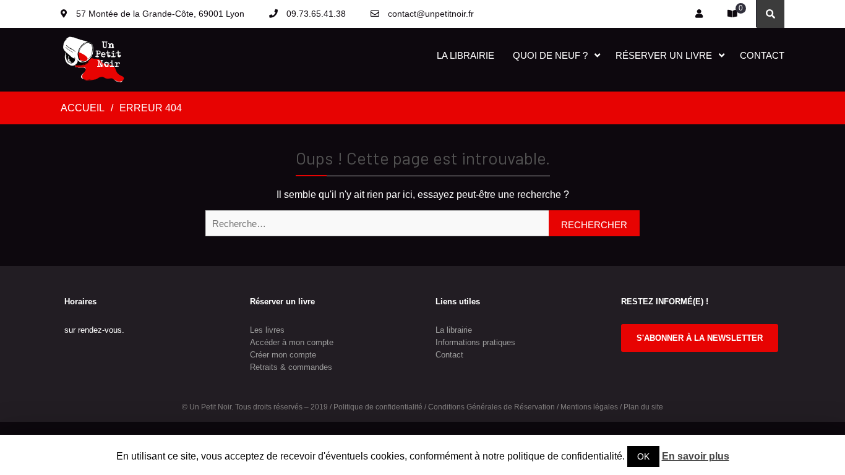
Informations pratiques (475, 342)
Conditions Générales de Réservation (491, 407)
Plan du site (643, 407)
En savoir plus (695, 456)
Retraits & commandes (291, 367)
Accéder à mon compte (291, 342)
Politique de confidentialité (377, 407)
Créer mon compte (283, 354)
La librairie (465, 55)
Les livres (267, 330)
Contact (762, 55)
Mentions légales (589, 407)
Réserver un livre (664, 55)
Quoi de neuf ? (550, 55)
